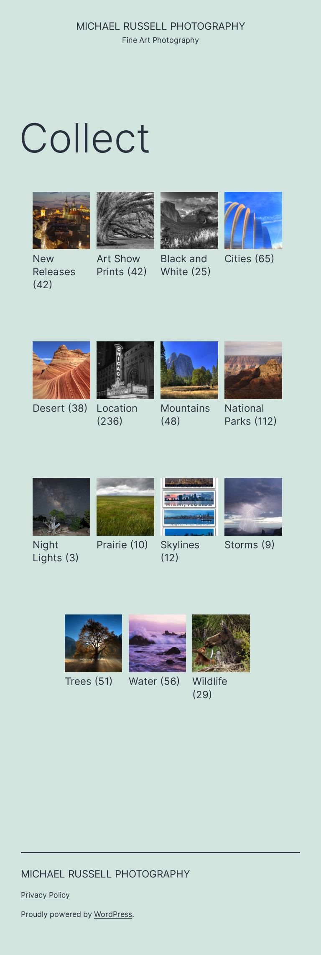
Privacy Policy (45, 894)
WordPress (113, 914)
